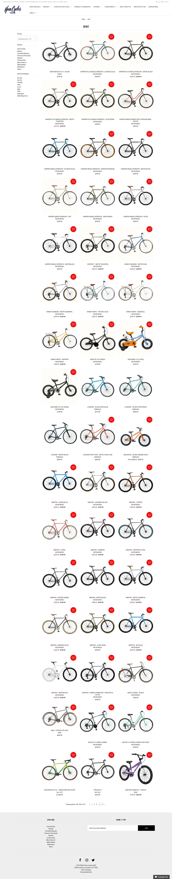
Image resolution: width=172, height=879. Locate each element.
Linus (19, 87)
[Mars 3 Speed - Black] (136, 672)
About (32, 13)
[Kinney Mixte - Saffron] (60, 338)
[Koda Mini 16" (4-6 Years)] (60, 386)
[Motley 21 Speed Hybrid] (98, 721)
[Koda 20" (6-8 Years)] (98, 338)
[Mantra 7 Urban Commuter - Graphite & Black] (98, 672)
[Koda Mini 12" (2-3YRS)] (136, 338)
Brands (46, 7)
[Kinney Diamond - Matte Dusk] (136, 243)
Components (110, 7)
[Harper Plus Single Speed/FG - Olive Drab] (98, 98)
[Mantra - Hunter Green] (60, 576)
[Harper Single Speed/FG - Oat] (60, 195)
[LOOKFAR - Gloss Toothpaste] (136, 386)
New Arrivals (35, 7)
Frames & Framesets (82, 7)
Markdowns (153, 7)
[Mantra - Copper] (136, 481)
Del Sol (19, 80)
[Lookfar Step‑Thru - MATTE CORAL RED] (98, 434)
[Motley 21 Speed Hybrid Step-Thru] (136, 721)
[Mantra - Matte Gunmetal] (136, 576)
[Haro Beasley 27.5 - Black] (60, 51)
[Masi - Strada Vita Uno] (60, 715)
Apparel (96, 7)
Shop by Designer (23, 74)
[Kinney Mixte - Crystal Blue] (98, 291)
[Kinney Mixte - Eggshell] (136, 291)
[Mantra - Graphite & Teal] (136, 529)
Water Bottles (140, 7)
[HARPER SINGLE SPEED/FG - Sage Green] (98, 195)
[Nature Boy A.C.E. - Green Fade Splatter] (60, 769)
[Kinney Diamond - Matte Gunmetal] (60, 291)
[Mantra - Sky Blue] (136, 624)
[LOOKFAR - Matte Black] (60, 434)
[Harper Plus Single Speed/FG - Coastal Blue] (98, 51)
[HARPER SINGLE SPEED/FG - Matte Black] (136, 148)
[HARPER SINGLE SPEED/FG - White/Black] (60, 243)
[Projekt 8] (98, 769)
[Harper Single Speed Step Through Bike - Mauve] (136, 98)
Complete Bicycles (61, 7)
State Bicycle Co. (22, 96)
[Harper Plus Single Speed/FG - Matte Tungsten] (60, 98)
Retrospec (20, 94)
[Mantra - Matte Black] (98, 576)
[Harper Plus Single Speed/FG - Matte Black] (136, 51)
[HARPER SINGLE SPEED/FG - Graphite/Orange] (98, 148)
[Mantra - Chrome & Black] (98, 481)
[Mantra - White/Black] (60, 672)
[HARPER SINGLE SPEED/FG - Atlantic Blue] (60, 148)
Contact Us (162, 877)
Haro (18, 84)
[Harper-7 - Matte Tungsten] (98, 243)
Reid (18, 91)
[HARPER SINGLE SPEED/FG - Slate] (136, 195)
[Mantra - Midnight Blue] (60, 624)
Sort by (19, 34)
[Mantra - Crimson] (98, 529)
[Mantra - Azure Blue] (60, 481)
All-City (19, 78)
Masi (18, 89)
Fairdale (20, 82)
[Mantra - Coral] (60, 529)
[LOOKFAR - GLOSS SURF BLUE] (98, 386)
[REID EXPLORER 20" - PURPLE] (136, 769)
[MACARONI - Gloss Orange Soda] (136, 434)
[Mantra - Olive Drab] (98, 624)
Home (83, 19)
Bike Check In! (125, 7)
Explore (19, 45)
